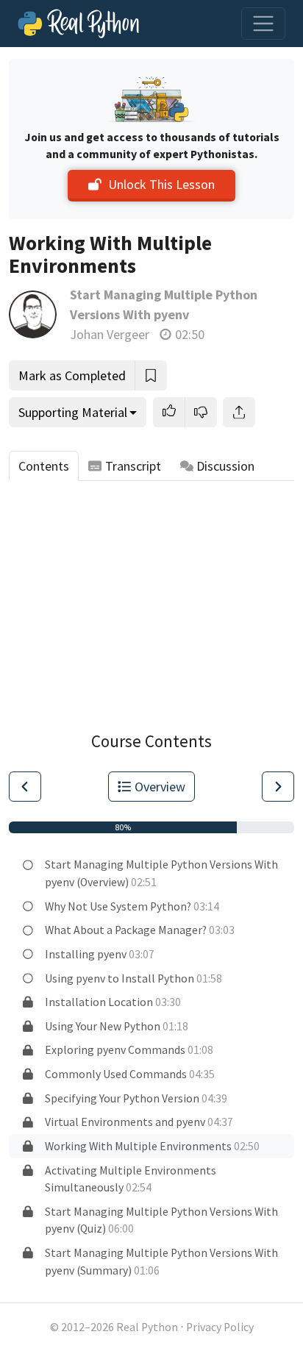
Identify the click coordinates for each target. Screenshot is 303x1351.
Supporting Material (72, 412)
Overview (160, 786)
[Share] (239, 412)
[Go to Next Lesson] (278, 786)
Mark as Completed (72, 375)
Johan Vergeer (109, 334)
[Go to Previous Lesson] (25, 786)
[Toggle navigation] (263, 23)
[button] (169, 412)
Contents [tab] (43, 465)
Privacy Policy (220, 1327)
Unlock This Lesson (161, 184)
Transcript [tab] (133, 465)
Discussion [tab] (225, 465)
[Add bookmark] (151, 375)
